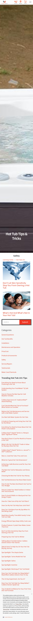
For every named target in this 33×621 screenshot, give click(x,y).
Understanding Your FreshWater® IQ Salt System (15, 389)
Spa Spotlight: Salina (8, 561)
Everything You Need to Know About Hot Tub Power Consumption (16, 428)
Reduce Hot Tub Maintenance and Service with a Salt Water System (15, 412)
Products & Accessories (9, 355)
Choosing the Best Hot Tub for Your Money (16, 476)
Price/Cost (5, 351)
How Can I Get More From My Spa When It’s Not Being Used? (16, 510)
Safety (4, 360)
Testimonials (6, 368)
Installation (5, 343)
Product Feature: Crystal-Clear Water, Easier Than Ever (16, 526)
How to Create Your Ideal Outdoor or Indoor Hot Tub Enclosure (16, 490)
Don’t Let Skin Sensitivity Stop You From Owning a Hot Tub (16, 285)
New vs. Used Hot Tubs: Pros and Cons (14, 456)
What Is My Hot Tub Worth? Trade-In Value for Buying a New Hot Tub (15, 445)
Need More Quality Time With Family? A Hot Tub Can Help (16, 516)
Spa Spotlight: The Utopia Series (12, 552)
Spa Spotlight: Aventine (9, 565)
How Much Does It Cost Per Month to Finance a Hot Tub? (16, 439)
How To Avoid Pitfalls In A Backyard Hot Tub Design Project (16, 496)
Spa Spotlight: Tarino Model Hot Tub (14, 557)
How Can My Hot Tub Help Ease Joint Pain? (16, 505)
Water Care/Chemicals (9, 372)
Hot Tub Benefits (7, 339)
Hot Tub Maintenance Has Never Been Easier (16, 480)
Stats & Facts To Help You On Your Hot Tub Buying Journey (15, 547)
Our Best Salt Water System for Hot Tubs (15, 417)
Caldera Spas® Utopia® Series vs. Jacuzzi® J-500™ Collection (16, 451)
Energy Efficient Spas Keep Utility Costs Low (16, 521)
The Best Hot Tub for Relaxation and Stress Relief (16, 471)
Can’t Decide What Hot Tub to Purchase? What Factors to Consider (15, 406)
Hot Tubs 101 (20, 260)
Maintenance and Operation (11, 347)
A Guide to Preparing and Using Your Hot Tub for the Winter (16, 422)
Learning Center (8, 260)
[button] (8, 617)
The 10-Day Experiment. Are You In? (13, 579)
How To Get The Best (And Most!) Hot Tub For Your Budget (16, 485)
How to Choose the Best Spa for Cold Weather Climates (14, 395)
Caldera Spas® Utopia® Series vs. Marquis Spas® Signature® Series (15, 434)
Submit (25, 322)
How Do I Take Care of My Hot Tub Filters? (15, 501)
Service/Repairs (7, 364)
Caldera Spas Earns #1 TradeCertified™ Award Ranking (14, 401)
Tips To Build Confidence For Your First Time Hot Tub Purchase (16, 590)
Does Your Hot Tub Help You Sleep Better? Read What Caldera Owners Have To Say (15, 574)
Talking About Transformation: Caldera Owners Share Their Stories (14, 542)
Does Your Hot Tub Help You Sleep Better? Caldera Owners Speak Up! (15, 584)
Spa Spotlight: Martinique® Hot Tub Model (15, 569)
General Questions (8, 335)
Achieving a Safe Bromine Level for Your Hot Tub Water (16, 465)
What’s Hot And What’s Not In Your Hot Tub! (16, 314)
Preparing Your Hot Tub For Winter (13, 537)
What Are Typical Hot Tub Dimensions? (14, 460)
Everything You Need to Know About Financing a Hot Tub (14, 383)
